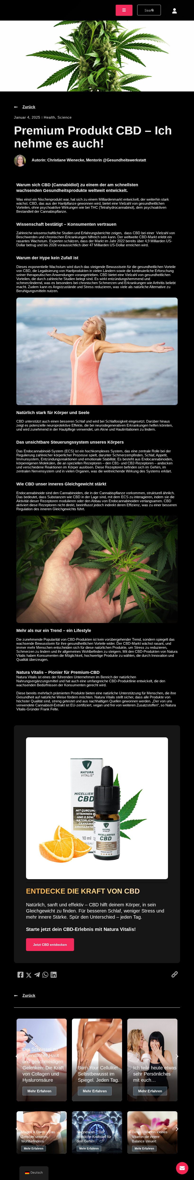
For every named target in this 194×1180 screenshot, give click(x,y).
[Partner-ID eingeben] (174, 11)
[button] (17, 1056)
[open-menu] (124, 10)
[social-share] (20, 974)
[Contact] (182, 1168)
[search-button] (152, 10)
